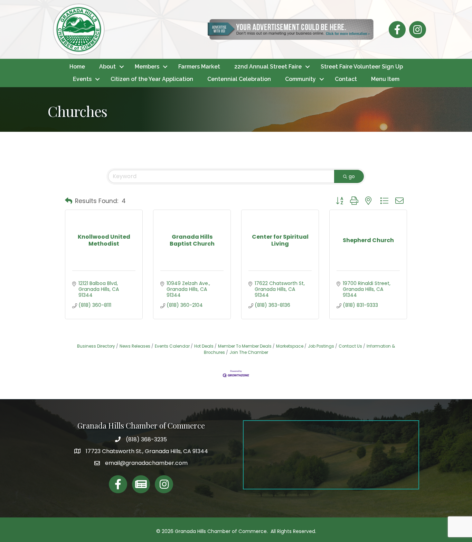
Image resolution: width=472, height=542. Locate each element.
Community (300, 79)
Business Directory (96, 346)
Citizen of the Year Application (152, 79)
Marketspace (289, 346)
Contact (346, 79)
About (107, 66)
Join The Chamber (248, 352)
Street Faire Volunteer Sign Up (362, 66)
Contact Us (350, 346)
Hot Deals (204, 346)
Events (82, 79)
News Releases (135, 346)
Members (147, 66)
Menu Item (385, 79)
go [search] (352, 176)
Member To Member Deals (245, 346)
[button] (68, 200)
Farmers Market (199, 66)
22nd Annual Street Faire (268, 66)
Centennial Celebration (239, 79)
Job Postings (321, 346)
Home (77, 66)
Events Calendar (172, 346)
